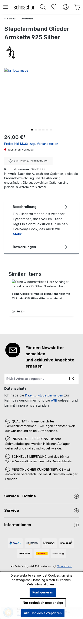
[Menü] (5, 7)
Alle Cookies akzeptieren (43, 613)
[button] (32, 129)
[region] (41, 300)
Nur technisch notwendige (43, 602)
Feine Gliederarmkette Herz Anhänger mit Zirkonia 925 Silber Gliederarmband (41, 296)
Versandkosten (64, 566)
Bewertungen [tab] (24, 247)
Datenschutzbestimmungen (44, 395)
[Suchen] (43, 7)
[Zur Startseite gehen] (24, 6)
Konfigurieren (42, 592)
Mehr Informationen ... (42, 584)
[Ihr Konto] (66, 7)
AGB (54, 400)
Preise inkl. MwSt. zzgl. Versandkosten (31, 143)
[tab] (40, 220)
